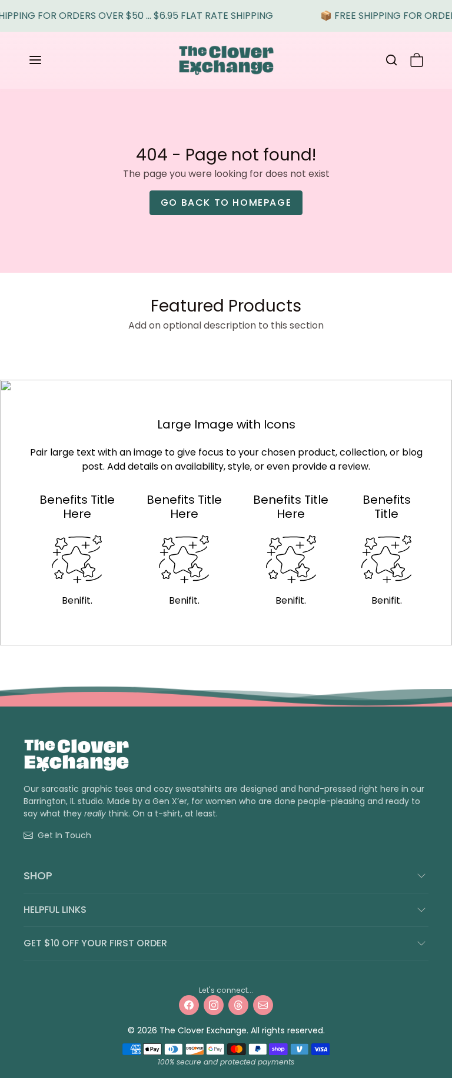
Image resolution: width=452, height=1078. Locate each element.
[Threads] (238, 1005)
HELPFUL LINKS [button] (55, 909)
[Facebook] (189, 1005)
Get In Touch (64, 835)
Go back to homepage (226, 202)
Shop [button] (38, 875)
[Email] (263, 1005)
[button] (47, 60)
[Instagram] (214, 1005)
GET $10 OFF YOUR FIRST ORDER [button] (95, 943)
